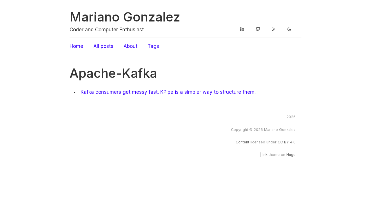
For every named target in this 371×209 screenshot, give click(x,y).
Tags (153, 46)
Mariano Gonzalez (125, 17)
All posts (103, 46)
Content (242, 142)
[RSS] (273, 30)
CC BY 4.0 (287, 142)
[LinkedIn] (242, 30)
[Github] (257, 30)
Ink (265, 154)
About (130, 46)
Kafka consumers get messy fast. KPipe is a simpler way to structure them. (168, 92)
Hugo (291, 154)
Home (76, 46)
